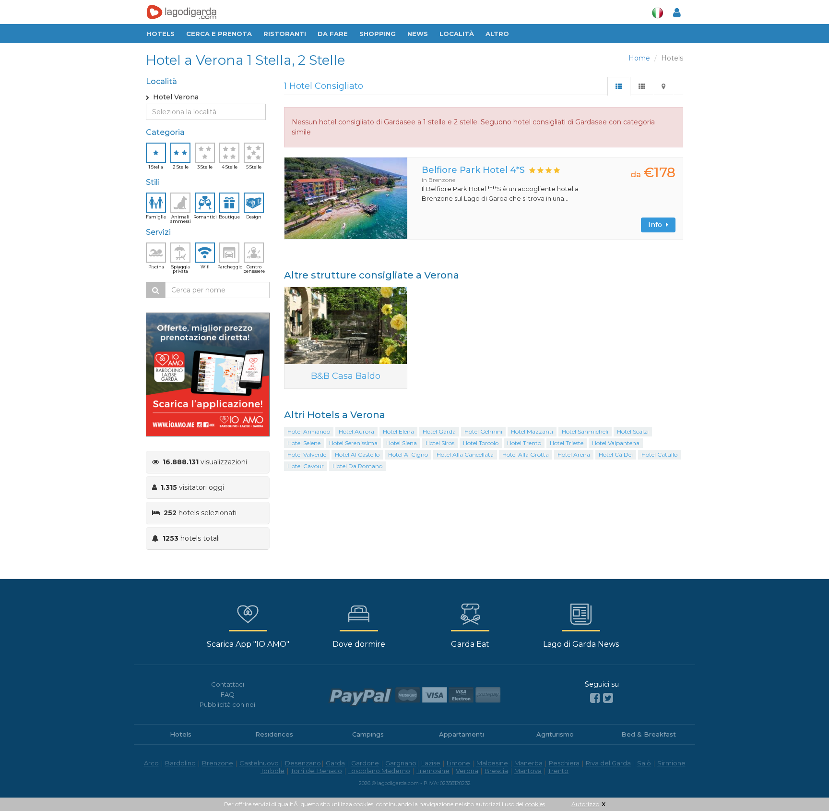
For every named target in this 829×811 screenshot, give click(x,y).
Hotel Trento (524, 443)
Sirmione (671, 763)
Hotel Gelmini (483, 431)
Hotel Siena (401, 443)
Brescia (496, 771)
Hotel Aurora (356, 431)
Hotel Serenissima (353, 443)
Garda (335, 763)
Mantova (528, 771)
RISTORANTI (284, 33)
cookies (535, 804)
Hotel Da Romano (357, 466)
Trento (558, 771)
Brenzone (217, 763)
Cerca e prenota (219, 33)
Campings (368, 734)
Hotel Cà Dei (616, 454)
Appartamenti (461, 734)
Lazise (430, 763)
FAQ (228, 694)
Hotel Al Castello (357, 454)
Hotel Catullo (659, 454)
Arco (151, 763)
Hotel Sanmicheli (585, 431)
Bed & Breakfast (648, 734)
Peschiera (564, 763)
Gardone (365, 763)
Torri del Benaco (316, 771)
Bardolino (180, 763)
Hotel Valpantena (616, 443)
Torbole (272, 771)
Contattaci (227, 684)
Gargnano (400, 763)
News (417, 33)
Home (639, 58)
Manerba (528, 763)
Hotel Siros (440, 443)
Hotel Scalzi (633, 431)
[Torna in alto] (802, 784)
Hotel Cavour (305, 466)
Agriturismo (555, 734)
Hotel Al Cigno (408, 454)
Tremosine (433, 771)
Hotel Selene (303, 443)
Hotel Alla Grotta (525, 454)
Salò (644, 763)
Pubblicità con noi (227, 704)
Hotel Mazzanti (532, 431)
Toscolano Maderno (379, 771)
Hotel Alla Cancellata (465, 454)
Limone (458, 763)
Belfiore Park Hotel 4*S (473, 170)
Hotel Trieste (566, 443)
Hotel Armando (308, 431)
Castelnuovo (259, 763)
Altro (497, 33)
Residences (274, 734)
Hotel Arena (573, 454)
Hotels (161, 33)
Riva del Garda (608, 763)
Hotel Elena (398, 431)
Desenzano (303, 763)
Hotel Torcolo (480, 443)
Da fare (333, 33)
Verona (467, 771)
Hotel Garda (439, 431)
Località (456, 33)
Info (657, 224)
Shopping (377, 33)
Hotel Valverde (306, 454)
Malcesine (492, 763)
